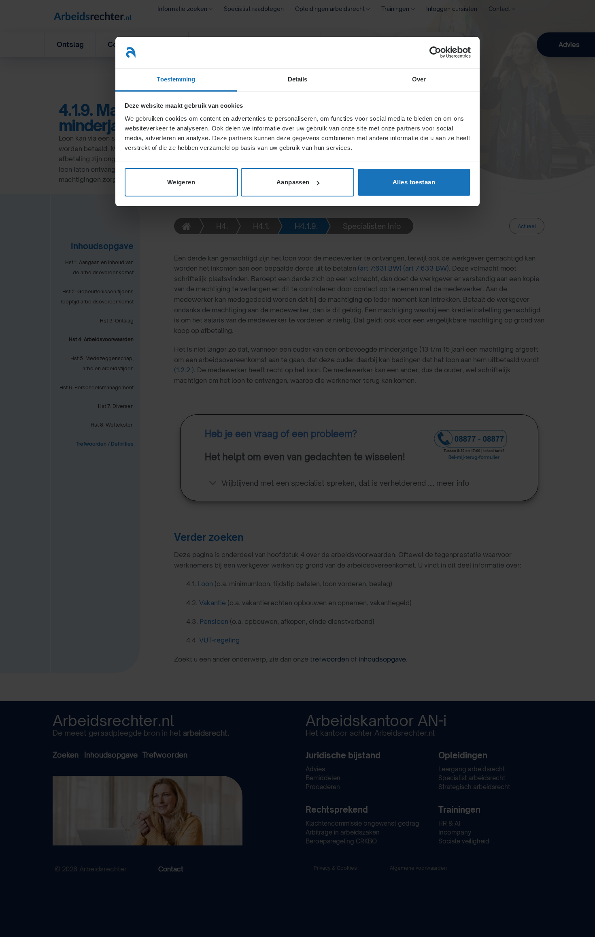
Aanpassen (293, 182)
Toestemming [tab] (176, 79)
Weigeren (181, 182)
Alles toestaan (414, 182)
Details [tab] (298, 79)
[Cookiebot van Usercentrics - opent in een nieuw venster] (435, 52)
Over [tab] (419, 79)
